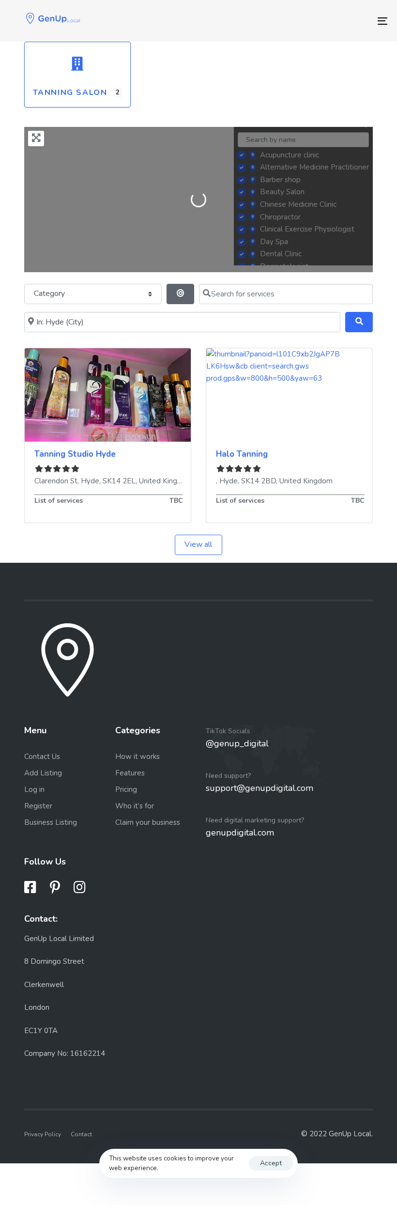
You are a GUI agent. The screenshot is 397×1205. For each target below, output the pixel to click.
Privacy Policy (42, 1134)
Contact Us (42, 756)
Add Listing (43, 773)
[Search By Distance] (180, 294)
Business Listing (50, 822)
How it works (137, 756)
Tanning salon (70, 92)
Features (130, 773)
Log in (34, 789)
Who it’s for (134, 806)
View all (198, 544)
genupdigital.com (240, 832)
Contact (81, 1134)
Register (38, 806)
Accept (271, 1163)
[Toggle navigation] (324, 21)
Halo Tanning (242, 454)
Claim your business (147, 822)
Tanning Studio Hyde (75, 454)
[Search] (359, 322)
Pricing (126, 789)
